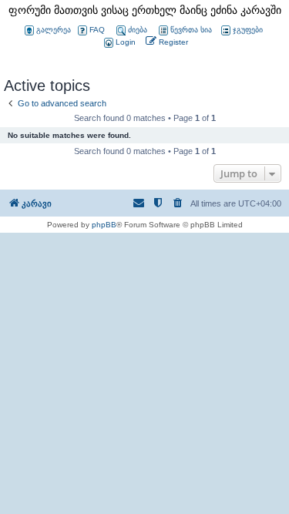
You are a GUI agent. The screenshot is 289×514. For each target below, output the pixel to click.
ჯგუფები (248, 29)
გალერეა (53, 29)
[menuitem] (119, 43)
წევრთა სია (191, 29)
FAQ (97, 29)
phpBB (104, 224)
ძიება (137, 29)
